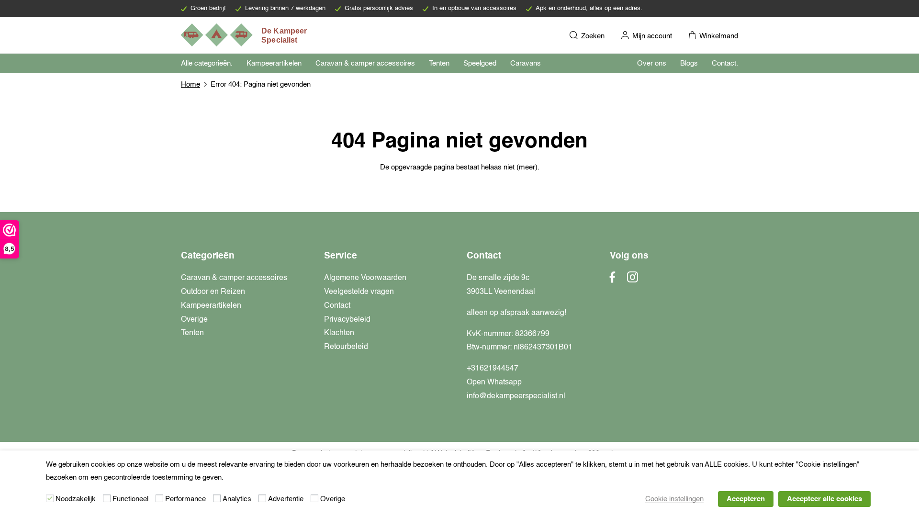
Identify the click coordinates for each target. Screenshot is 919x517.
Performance (185, 499)
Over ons (651, 63)
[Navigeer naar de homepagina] (244, 34)
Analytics (237, 499)
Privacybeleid (347, 320)
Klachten (339, 333)
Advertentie (285, 499)
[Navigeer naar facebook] (613, 280)
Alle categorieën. (207, 63)
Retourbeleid (346, 347)
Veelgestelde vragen (359, 292)
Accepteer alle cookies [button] (824, 499)
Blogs (689, 63)
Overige (194, 320)
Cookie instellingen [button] (674, 499)
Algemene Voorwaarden (365, 278)
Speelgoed (479, 63)
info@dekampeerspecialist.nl (516, 396)
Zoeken (592, 36)
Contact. (725, 63)
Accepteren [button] (746, 499)
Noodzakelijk (76, 499)
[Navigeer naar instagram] (632, 280)
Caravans (525, 63)
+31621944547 (492, 368)
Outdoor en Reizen (213, 292)
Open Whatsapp (494, 382)
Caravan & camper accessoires (365, 63)
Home (190, 84)
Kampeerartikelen (274, 63)
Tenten (439, 63)
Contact (337, 306)
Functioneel (130, 499)
